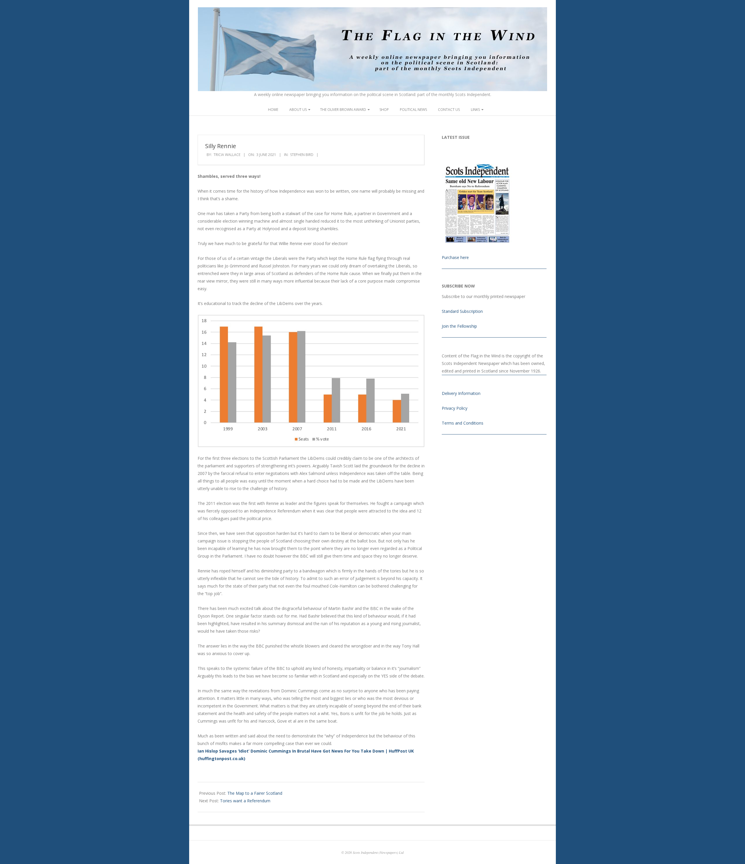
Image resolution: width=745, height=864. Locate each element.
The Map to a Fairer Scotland (254, 793)
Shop (384, 109)
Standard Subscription (462, 311)
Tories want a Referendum (245, 800)
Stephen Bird (301, 154)
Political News (413, 109)
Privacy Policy (454, 408)
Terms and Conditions (462, 423)
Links (475, 109)
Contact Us (449, 109)
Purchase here (455, 257)
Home (273, 109)
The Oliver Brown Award (343, 109)
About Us (298, 109)
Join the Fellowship (459, 326)
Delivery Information (461, 393)
